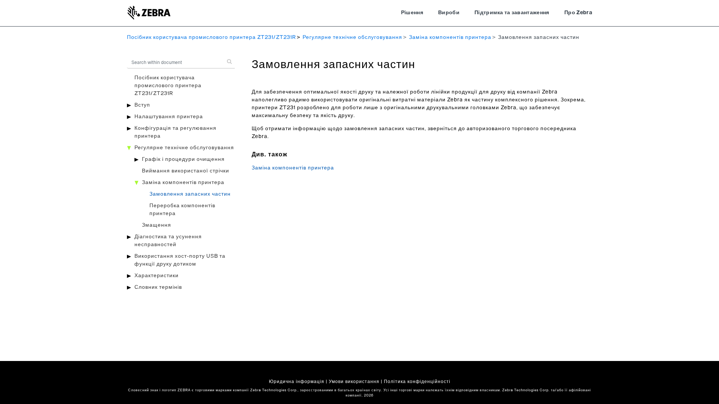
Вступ (142, 105)
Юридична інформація (296, 381)
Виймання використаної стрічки (185, 171)
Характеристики (156, 275)
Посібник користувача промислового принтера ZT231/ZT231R (211, 37)
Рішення (412, 12)
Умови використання (354, 381)
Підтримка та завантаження (511, 12)
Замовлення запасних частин (190, 194)
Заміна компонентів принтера (450, 37)
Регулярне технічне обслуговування (352, 37)
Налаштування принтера (168, 116)
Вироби (448, 12)
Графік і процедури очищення (183, 159)
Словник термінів (158, 287)
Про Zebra (578, 12)
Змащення (156, 225)
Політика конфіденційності (417, 381)
